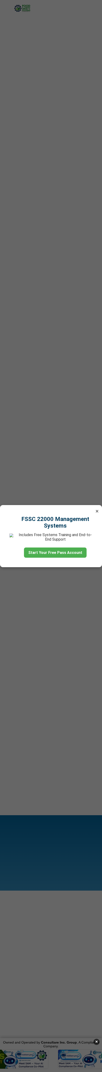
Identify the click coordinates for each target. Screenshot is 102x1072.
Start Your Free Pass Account (55, 552)
